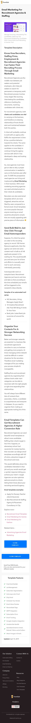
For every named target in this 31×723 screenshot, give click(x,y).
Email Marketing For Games (16, 517)
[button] (15, 544)
